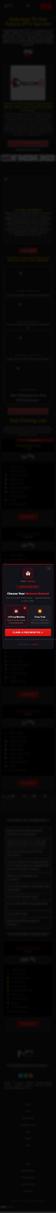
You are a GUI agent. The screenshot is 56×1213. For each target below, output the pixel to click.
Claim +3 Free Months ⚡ (28, 632)
